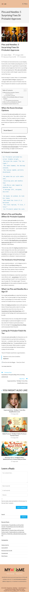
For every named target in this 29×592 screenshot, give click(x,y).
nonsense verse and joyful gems (10, 146)
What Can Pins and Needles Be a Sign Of (12, 102)
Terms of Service (10, 573)
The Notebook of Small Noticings (12, 100)
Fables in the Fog (5, 545)
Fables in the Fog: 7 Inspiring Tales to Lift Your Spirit (12, 530)
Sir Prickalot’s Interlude (10, 95)
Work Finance (4, 556)
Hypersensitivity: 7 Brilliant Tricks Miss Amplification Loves (14, 410)
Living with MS (4, 547)
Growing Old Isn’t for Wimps (19, 324)
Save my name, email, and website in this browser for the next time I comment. (14, 502)
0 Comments (23, 57)
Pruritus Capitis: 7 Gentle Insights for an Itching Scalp (12, 532)
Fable (5, 366)
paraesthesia (15, 277)
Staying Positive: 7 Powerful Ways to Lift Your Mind (12, 525)
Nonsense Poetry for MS (9, 57)
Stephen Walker (7, 55)
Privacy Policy (19, 573)
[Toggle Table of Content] (24, 90)
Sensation (9, 366)
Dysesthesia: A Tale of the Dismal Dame (11, 311)
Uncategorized (4, 553)
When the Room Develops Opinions (11, 92)
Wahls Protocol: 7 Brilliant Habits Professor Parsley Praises (14, 434)
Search (3, 514)
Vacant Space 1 (10, 93)
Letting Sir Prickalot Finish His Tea (11, 103)
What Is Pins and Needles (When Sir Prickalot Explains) (13, 97)
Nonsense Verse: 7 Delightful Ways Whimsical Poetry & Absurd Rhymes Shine (14, 458)
